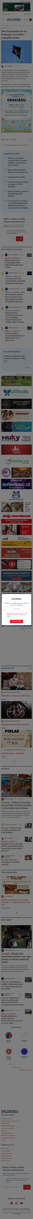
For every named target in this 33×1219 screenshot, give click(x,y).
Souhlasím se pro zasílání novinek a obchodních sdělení (17, 614)
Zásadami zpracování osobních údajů (17, 614)
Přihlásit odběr (16, 621)
